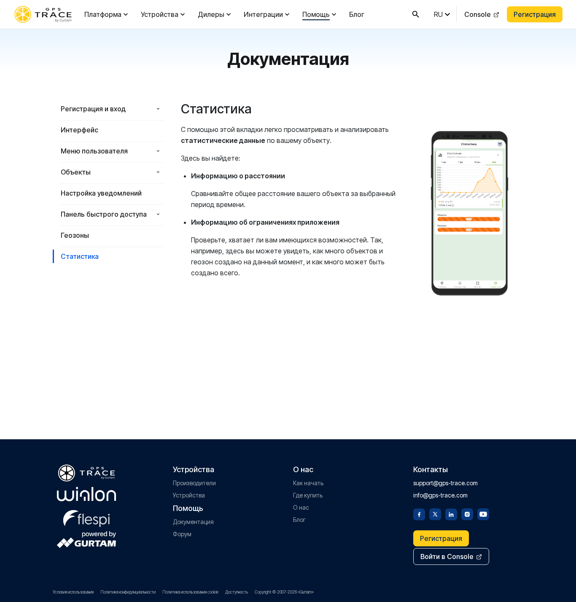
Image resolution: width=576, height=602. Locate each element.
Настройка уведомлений (101, 193)
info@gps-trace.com (440, 495)
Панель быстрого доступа (104, 214)
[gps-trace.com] (43, 14)
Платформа (102, 14)
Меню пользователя (94, 151)
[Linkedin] (451, 513)
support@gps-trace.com (445, 482)
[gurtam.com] (86, 494)
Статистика (80, 256)
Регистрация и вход (93, 109)
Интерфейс (79, 130)
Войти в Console (447, 556)
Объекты (76, 172)
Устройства (159, 14)
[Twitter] (435, 513)
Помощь (316, 14)
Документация (193, 521)
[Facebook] (419, 513)
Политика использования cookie (190, 591)
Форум (182, 534)
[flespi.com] (86, 517)
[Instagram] (467, 513)
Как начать (308, 482)
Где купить (308, 495)
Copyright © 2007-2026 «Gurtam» (284, 591)
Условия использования (73, 591)
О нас (301, 507)
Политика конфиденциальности (128, 591)
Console (477, 14)
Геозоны (75, 235)
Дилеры (211, 14)
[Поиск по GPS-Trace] (416, 14)
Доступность (236, 591)
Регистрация (535, 14)
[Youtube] (483, 513)
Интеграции (263, 14)
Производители (194, 482)
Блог (356, 14)
